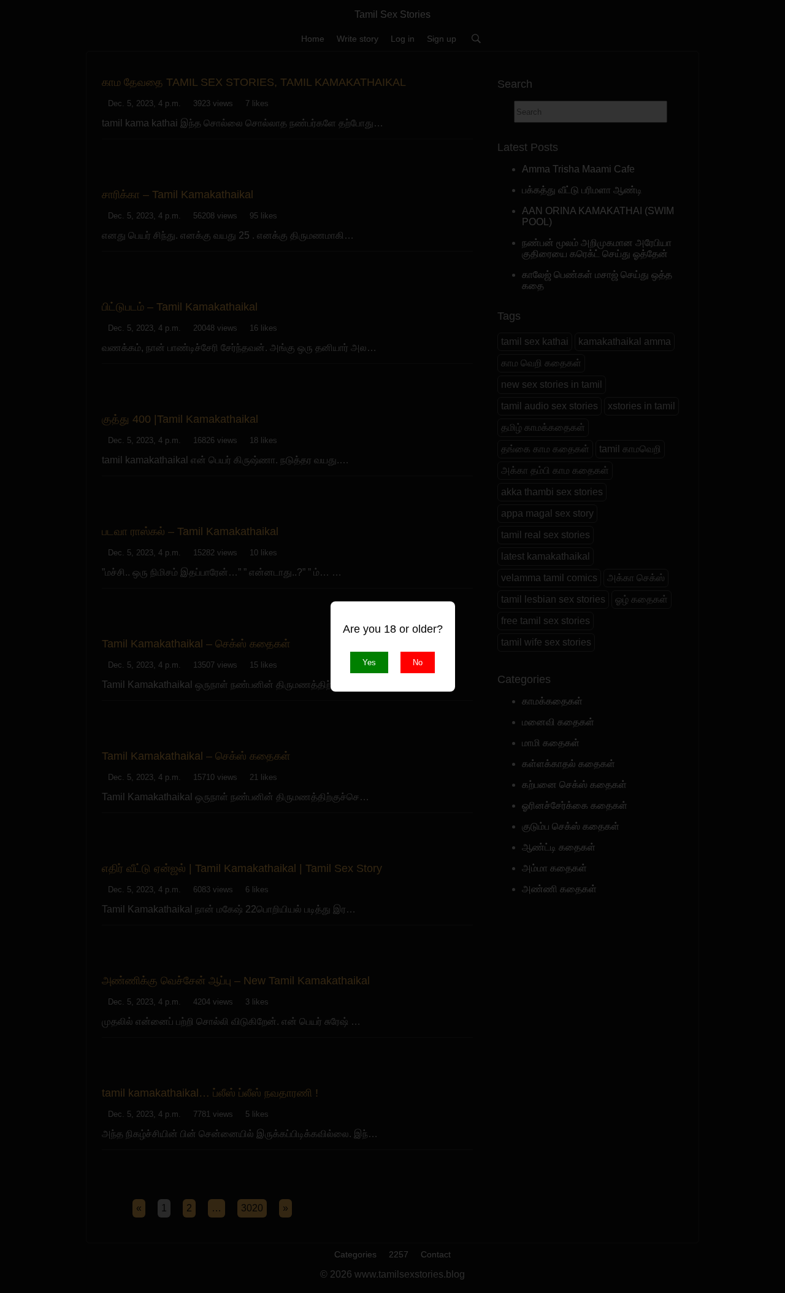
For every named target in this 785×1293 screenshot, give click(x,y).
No (418, 662)
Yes (369, 662)
